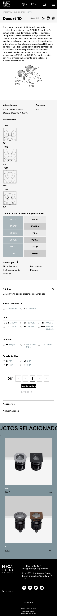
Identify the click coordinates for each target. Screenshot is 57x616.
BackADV (33, 611)
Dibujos (34, 270)
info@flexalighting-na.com (35, 568)
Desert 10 (29, 12)
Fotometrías (36, 266)
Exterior (6, 12)
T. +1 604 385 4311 (31, 566)
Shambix (33, 613)
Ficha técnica (10, 266)
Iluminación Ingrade (18, 12)
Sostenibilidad (28, 602)
